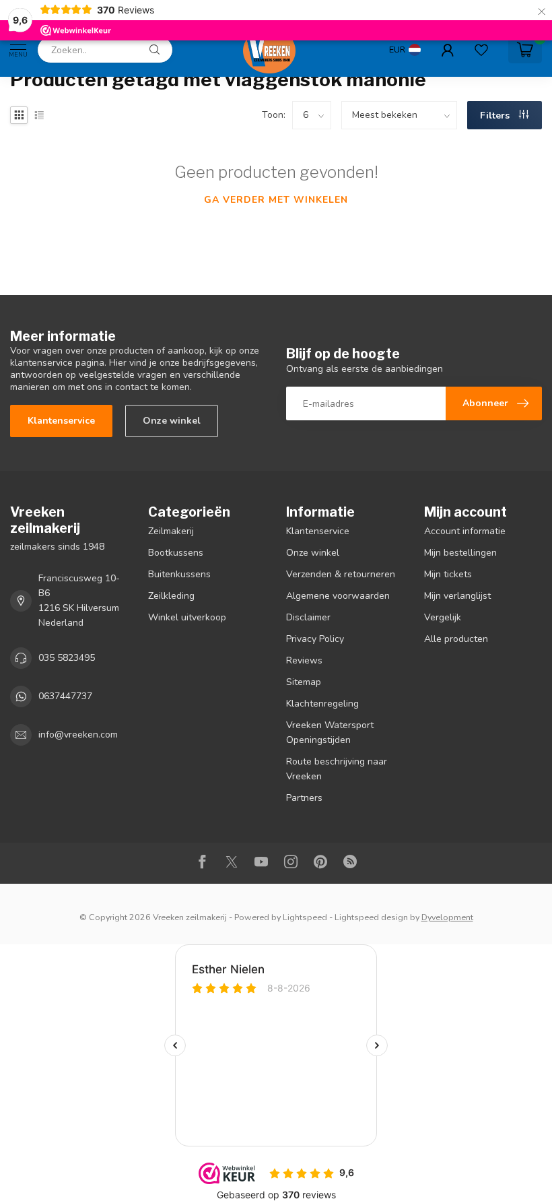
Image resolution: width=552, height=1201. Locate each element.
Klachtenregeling (322, 703)
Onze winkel (172, 420)
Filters (496, 115)
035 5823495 (66, 657)
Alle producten (456, 638)
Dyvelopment (447, 917)
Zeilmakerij (171, 531)
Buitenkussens (179, 574)
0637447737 (65, 696)
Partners (304, 797)
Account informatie (465, 531)
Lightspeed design (371, 917)
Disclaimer (308, 617)
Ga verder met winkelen (276, 199)
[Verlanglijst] (481, 49)
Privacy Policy (315, 638)
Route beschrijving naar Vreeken (336, 769)
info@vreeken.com (78, 734)
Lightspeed (305, 917)
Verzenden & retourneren (340, 574)
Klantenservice (61, 420)
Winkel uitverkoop (187, 617)
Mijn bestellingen (460, 552)
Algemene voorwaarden (338, 595)
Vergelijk (442, 617)
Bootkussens (175, 552)
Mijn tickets (448, 574)
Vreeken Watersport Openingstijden (330, 732)
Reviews (304, 660)
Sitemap (303, 682)
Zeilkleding (171, 595)
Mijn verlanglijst (457, 595)
